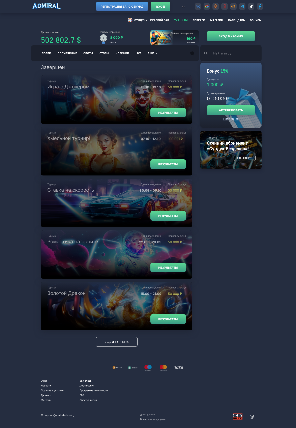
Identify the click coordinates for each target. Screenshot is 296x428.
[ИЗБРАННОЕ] (192, 53)
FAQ (82, 395)
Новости (46, 385)
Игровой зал (159, 20)
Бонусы (256, 20)
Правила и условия (52, 390)
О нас (44, 380)
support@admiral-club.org (59, 415)
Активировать (231, 110)
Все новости (244, 158)
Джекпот (46, 395)
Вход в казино (231, 36)
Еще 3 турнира (116, 341)
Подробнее (231, 118)
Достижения (87, 385)
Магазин (216, 20)
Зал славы (86, 380)
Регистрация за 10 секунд (122, 6)
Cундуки (141, 20)
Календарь (236, 20)
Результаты (168, 112)
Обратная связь (89, 400)
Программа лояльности (94, 390)
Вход (160, 6)
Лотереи (199, 20)
